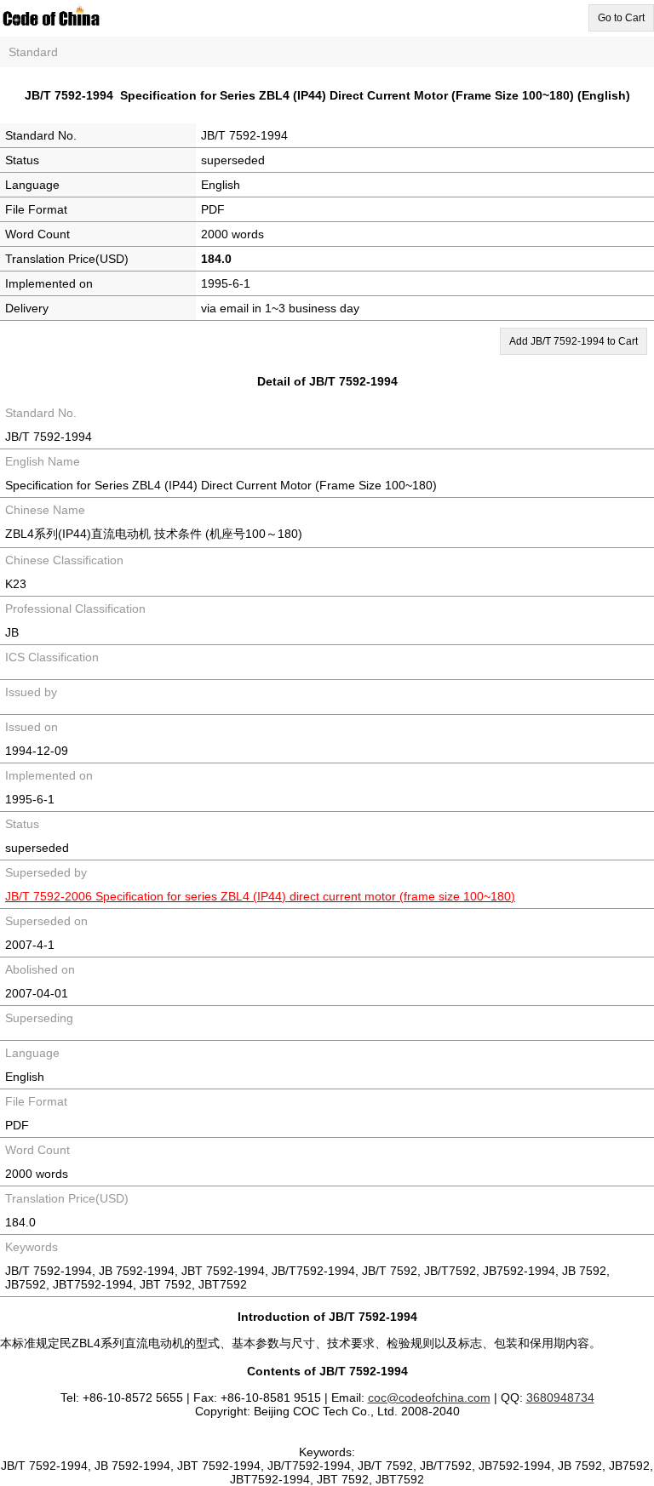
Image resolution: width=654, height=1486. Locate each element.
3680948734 (560, 1397)
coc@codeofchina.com (429, 1397)
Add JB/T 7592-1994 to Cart (573, 341)
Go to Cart (621, 18)
